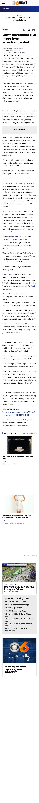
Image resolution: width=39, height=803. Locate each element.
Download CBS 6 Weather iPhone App (19, 620)
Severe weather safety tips (17, 605)
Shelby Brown (18, 49)
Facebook (31, 286)
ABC (4, 173)
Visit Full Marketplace (30, 433)
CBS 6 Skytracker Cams (16, 611)
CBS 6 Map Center (14, 608)
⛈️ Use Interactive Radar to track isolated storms (19, 19)
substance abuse (13, 236)
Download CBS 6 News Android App (18, 625)
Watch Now (33, 3)
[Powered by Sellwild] (33, 555)
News (5, 30)
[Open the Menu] (3, 3)
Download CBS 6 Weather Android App (16, 630)
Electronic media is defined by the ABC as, (18, 183)
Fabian (10, 274)
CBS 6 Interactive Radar (16, 602)
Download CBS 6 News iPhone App (18, 615)
